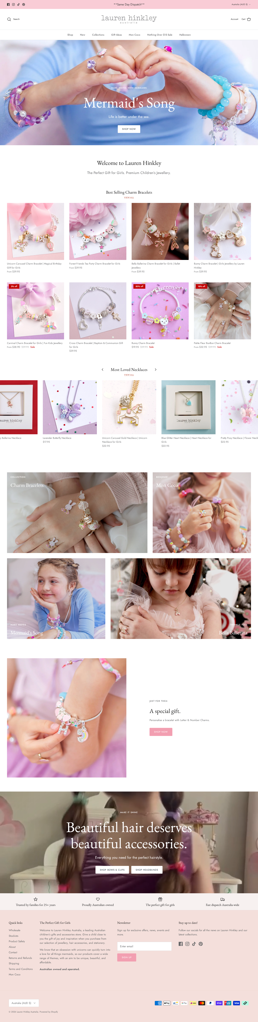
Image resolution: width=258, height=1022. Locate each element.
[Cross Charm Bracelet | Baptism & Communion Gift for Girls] (97, 310)
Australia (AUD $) (240, 4)
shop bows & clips (112, 870)
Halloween (185, 34)
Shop (70, 34)
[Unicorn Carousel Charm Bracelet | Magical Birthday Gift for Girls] (35, 231)
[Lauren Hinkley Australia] (129, 19)
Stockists (13, 936)
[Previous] (7, 93)
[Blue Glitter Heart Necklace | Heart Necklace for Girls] (188, 407)
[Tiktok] (18, 4)
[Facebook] (8, 4)
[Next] (251, 93)
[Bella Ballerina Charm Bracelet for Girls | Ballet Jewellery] (160, 231)
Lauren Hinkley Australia (27, 1011)
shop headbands (147, 870)
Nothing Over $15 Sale (159, 34)
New (82, 34)
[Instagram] (13, 4)
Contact (13, 952)
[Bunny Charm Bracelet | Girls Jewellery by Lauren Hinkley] (222, 231)
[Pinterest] (23, 4)
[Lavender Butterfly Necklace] (70, 407)
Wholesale (14, 930)
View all (129, 197)
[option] (129, 92)
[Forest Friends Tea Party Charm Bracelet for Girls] (97, 231)
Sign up (127, 957)
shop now (161, 731)
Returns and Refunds (20, 958)
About (12, 947)
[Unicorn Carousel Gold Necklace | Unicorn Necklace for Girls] (129, 407)
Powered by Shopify (49, 1011)
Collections (98, 34)
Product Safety (17, 941)
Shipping (14, 963)
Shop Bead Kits (129, 111)
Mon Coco (134, 34)
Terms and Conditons (21, 969)
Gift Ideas (116, 34)
